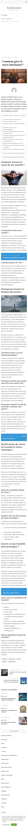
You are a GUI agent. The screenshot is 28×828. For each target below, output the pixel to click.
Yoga (2, 807)
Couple (3, 751)
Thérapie (4, 799)
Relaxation (5, 783)
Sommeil (3, 791)
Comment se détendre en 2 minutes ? (9, 711)
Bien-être (14, 57)
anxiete (4, 659)
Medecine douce (6, 767)
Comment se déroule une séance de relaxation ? (8, 699)
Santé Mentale (6, 787)
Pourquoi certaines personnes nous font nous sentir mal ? (13, 132)
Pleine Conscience (7, 775)
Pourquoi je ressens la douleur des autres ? (14, 124)
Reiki (2, 779)
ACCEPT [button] (14, 824)
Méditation (5, 771)
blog (2, 743)
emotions (11, 659)
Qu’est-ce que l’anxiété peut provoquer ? (14, 150)
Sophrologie (5, 795)
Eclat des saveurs (14, 7)
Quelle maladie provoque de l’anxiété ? (14, 157)
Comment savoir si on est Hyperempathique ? (10, 128)
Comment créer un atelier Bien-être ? (8, 723)
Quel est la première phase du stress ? (13, 143)
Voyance (4, 803)
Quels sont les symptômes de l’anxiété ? (14, 154)
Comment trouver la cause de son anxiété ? (14, 116)
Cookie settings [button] (6, 824)
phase (18, 659)
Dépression (5, 759)
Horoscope (5, 763)
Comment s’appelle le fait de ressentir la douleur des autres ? (14, 136)
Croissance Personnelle (9, 755)
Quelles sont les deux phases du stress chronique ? (14, 146)
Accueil (3, 812)
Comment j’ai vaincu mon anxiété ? (12, 119)
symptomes (12, 661)
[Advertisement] (14, 38)
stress (4, 661)
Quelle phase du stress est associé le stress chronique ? (13, 140)
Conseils (4, 747)
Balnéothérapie (6, 735)
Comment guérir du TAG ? (10, 121)
